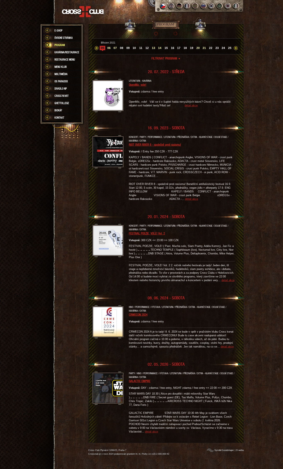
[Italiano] (236, 6)
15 (166, 48)
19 (191, 48)
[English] (171, 6)
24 (223, 48)
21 (204, 48)
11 (140, 48)
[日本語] (228, 6)
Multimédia (61, 74)
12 (147, 48)
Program (59, 45)
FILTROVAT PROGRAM (166, 58)
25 (229, 48)
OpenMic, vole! (137, 84)
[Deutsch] (179, 6)
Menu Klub (60, 66)
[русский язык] (204, 6)
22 (210, 48)
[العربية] (220, 6)
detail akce (191, 105)
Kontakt (59, 117)
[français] (187, 6)
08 (121, 48)
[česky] (163, 6)
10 (134, 48)
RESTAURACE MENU (64, 59)
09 (128, 48)
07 (115, 48)
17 (178, 48)
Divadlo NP (60, 88)
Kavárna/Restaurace (66, 52)
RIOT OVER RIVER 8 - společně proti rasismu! (155, 144)
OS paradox (61, 81)
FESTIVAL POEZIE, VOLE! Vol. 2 (147, 233)
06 (109, 48)
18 (185, 48)
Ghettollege (61, 103)
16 (172, 48)
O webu (240, 450)
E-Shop (58, 30)
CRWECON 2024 (138, 314)
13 (153, 48)
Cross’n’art (61, 95)
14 (159, 48)
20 (198, 48)
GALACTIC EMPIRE (139, 381)
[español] (195, 6)
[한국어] (212, 6)
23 (217, 48)
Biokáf (58, 110)
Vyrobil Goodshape (224, 450)
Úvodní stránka (63, 37)
